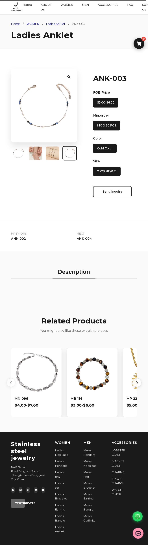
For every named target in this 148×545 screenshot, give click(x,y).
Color (97, 138)
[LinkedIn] (36, 490)
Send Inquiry (112, 191)
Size (96, 161)
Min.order (101, 115)
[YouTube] (43, 490)
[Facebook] (13, 490)
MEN (85, 5)
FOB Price (101, 92)
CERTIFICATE (20, 503)
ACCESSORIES (108, 5)
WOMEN (67, 5)
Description (74, 272)
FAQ (130, 5)
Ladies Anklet (55, 24)
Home (27, 5)
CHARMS (118, 472)
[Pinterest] (28, 490)
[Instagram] (21, 490)
